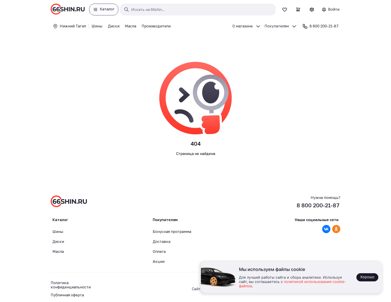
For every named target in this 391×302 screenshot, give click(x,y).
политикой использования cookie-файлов (292, 284)
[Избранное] (284, 9)
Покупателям (277, 26)
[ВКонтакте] (326, 229)
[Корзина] (298, 9)
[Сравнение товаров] (311, 9)
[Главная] (68, 9)
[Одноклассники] (336, 229)
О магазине (242, 26)
